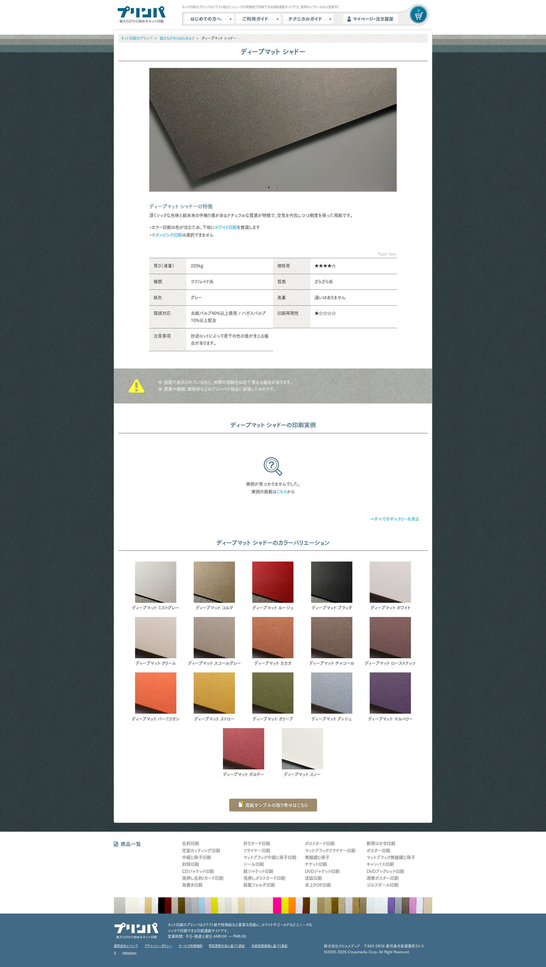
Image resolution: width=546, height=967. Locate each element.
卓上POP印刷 (318, 885)
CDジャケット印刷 (198, 871)
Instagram (129, 952)
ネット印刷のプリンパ (136, 38)
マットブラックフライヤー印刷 (330, 850)
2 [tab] (277, 187)
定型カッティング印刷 (201, 850)
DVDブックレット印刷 (385, 871)
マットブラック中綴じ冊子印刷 (269, 857)
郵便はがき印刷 (381, 843)
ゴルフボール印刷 (382, 885)
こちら (281, 492)
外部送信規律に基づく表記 (269, 945)
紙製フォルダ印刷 (259, 885)
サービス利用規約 (190, 945)
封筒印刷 (190, 864)
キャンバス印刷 (380, 864)
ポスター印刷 (378, 850)
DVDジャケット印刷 (322, 871)
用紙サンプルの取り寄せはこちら (276, 805)
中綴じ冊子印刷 (196, 857)
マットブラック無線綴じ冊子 (391, 857)
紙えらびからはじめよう (177, 38)
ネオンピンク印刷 (167, 235)
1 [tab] (269, 187)
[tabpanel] (273, 130)
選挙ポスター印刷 (383, 878)
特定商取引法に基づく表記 (227, 945)
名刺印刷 (190, 843)
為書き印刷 (192, 885)
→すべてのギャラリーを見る (394, 519)
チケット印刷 (316, 864)
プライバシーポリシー (158, 945)
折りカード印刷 (256, 843)
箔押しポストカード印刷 (264, 878)
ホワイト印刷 (226, 227)
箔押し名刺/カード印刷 (203, 878)
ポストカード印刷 (320, 843)
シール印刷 (253, 864)
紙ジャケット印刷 (258, 871)
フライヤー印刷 (256, 850)
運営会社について (126, 945)
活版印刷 (313, 878)
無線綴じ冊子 (317, 857)
